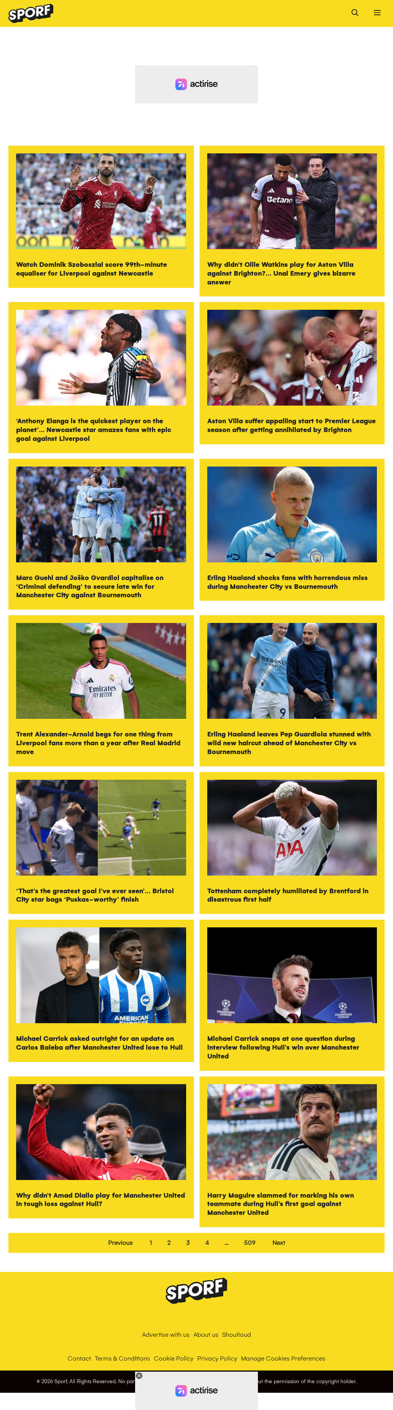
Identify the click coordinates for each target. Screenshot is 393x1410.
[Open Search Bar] (355, 13)
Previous (120, 1242)
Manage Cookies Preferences (283, 1358)
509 (250, 1242)
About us (205, 1334)
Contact (79, 1358)
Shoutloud (236, 1334)
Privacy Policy (217, 1358)
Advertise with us (166, 1334)
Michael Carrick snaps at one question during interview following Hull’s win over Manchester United (283, 1047)
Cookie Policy (173, 1358)
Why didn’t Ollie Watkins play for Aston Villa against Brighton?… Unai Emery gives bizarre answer (281, 273)
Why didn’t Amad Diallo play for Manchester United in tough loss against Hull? (100, 1199)
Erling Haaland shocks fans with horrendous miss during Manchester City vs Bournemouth (287, 582)
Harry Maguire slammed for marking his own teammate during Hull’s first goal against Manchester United (280, 1204)
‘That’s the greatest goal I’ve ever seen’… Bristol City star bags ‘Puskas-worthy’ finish (95, 895)
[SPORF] (30, 13)
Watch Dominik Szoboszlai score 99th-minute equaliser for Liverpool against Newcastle (91, 269)
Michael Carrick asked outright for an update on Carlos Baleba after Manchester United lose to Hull (99, 1043)
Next (278, 1242)
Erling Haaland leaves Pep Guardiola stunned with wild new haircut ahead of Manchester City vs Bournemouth (289, 743)
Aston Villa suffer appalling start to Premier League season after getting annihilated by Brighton (291, 425)
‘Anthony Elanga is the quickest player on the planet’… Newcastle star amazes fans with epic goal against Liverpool (93, 430)
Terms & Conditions (122, 1358)
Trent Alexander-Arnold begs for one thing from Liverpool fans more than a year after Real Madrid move (98, 743)
